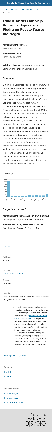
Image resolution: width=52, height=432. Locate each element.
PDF (9, 246)
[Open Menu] (3, 3)
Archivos (14, 9)
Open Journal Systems (15, 355)
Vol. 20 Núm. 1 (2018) (31, 9)
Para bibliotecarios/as (13, 402)
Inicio (5, 9)
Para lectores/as (11, 393)
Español (8, 376)
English (8, 372)
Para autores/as (11, 398)
